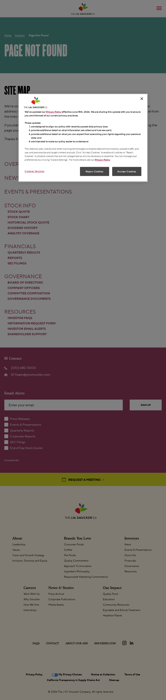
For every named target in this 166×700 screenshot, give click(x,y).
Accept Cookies (126, 171)
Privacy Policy (53, 111)
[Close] (142, 98)
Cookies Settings (34, 171)
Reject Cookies (95, 171)
